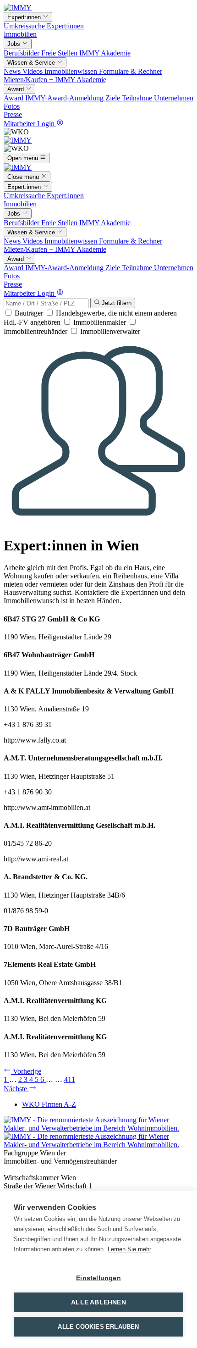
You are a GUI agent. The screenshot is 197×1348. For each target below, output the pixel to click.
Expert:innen (65, 26)
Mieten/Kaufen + (29, 79)
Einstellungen (98, 1278)
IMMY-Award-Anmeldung (65, 98)
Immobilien (20, 34)
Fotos (12, 106)
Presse (13, 114)
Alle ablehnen (98, 1302)
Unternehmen (173, 98)
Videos (33, 71)
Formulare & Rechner (130, 71)
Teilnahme (138, 98)
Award (14, 98)
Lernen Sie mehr (129, 1249)
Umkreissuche (25, 26)
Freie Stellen (60, 53)
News (13, 71)
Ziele (113, 98)
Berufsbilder (22, 53)
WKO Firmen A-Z (49, 1104)
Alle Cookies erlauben (98, 1326)
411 (69, 1079)
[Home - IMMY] (18, 7)
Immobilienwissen (71, 71)
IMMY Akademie (105, 53)
